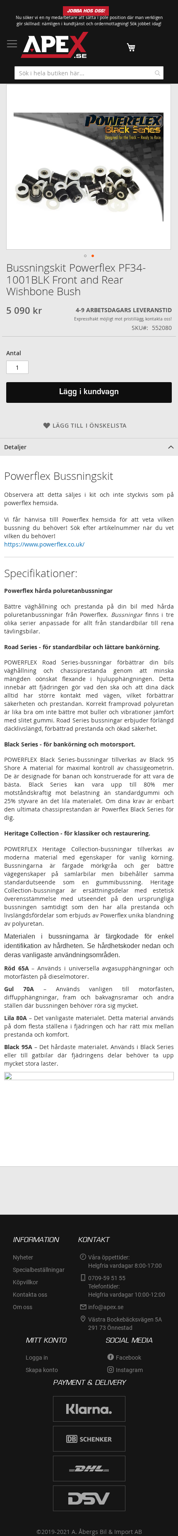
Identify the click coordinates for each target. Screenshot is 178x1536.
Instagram (129, 1370)
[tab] (89, 447)
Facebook (128, 1357)
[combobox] (89, 72)
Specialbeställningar (39, 1269)
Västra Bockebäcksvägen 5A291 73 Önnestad (125, 1323)
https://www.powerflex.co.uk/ (44, 544)
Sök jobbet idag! (145, 23)
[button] (85, 256)
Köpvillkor (25, 1282)
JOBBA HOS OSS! (86, 11)
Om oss (22, 1307)
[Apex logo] (55, 45)
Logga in (37, 1357)
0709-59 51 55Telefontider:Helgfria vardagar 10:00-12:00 (126, 1286)
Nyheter (23, 1257)
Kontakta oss (30, 1294)
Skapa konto (42, 1370)
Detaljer (15, 447)
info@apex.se (105, 1307)
